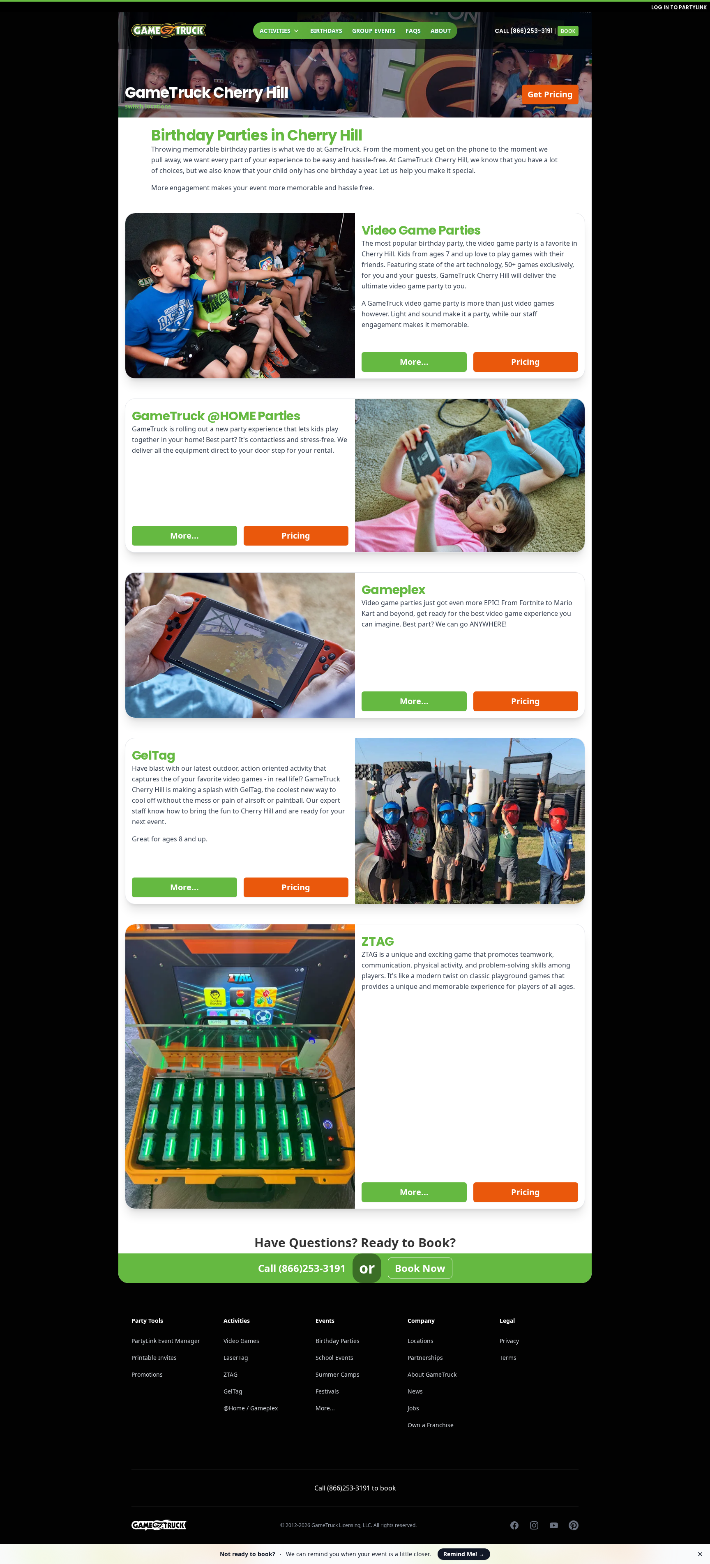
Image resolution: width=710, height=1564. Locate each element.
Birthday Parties (338, 1341)
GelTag (233, 1391)
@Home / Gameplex (251, 1408)
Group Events (374, 31)
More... (414, 361)
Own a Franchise (431, 1425)
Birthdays (326, 31)
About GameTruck (432, 1374)
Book (568, 31)
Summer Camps (338, 1374)
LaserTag (236, 1357)
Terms (508, 1357)
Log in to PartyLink (679, 7)
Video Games (241, 1341)
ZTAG (230, 1374)
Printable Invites (154, 1357)
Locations (420, 1341)
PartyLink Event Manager (165, 1341)
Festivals (327, 1391)
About (441, 31)
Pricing (525, 361)
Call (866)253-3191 (524, 31)
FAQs (413, 31)
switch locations (148, 106)
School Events (334, 1357)
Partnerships (425, 1357)
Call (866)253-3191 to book (355, 1488)
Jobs (413, 1408)
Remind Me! (463, 1554)
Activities (275, 31)
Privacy (509, 1341)
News (415, 1391)
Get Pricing (550, 94)
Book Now (420, 1268)
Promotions (147, 1374)
